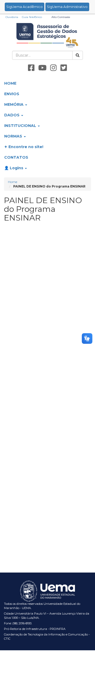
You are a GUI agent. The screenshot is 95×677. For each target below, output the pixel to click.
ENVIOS (11, 94)
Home (12, 182)
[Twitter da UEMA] (63, 68)
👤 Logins (14, 168)
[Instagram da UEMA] (53, 68)
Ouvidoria (12, 17)
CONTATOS (16, 157)
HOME (10, 83)
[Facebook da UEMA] (31, 68)
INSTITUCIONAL (20, 125)
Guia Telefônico (32, 17)
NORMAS (13, 136)
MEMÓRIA (14, 104)
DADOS (12, 115)
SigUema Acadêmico (24, 7)
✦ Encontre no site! (23, 146)
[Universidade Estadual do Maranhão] (47, 35)
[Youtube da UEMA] (42, 68)
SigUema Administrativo (67, 7)
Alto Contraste (60, 17)
